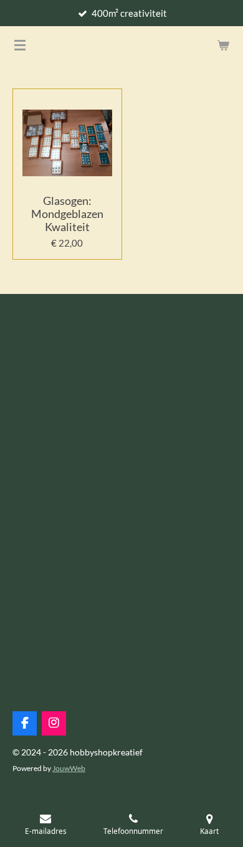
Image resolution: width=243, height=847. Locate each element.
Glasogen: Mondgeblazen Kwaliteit (67, 214)
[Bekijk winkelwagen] (223, 44)
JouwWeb (68, 768)
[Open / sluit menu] (20, 44)
